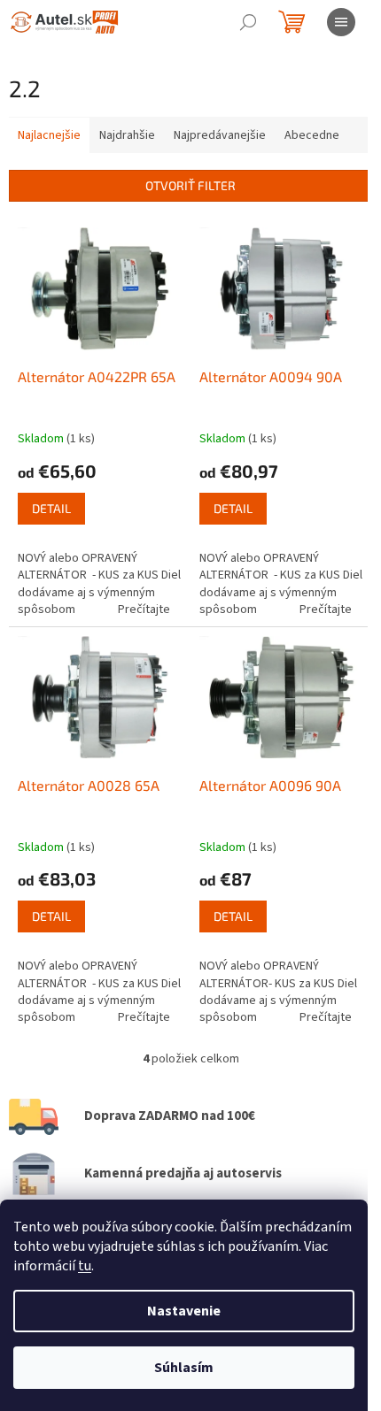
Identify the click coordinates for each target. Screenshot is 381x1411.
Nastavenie (184, 1311)
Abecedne (311, 135)
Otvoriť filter (190, 185)
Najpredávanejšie (220, 135)
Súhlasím (184, 1367)
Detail (51, 508)
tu (84, 1266)
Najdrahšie (127, 135)
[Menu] (341, 22)
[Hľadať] (248, 22)
